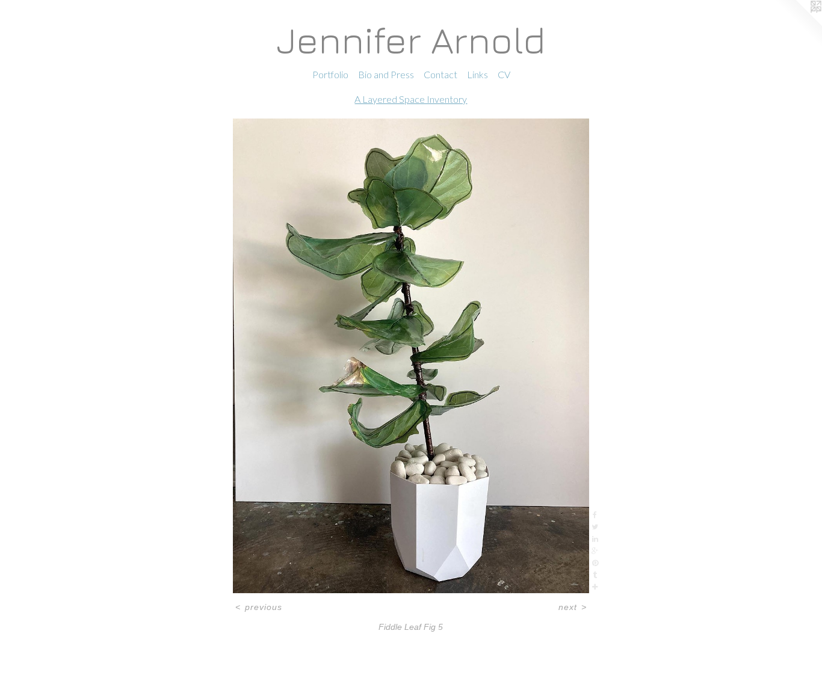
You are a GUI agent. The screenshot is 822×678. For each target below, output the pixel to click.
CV (504, 74)
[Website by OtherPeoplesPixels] (798, 24)
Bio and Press (386, 74)
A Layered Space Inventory (410, 99)
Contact (440, 74)
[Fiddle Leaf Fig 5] (411, 356)
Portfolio (330, 74)
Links (477, 74)
